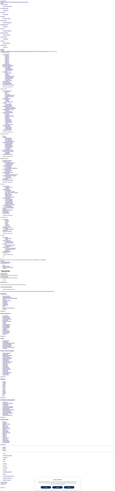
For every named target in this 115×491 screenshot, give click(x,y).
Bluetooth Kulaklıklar (7, 321)
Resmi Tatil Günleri (6, 410)
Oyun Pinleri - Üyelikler (9, 191)
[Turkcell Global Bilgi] (57, 471)
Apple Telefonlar (6, 54)
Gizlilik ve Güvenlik (7, 300)
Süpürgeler (5, 137)
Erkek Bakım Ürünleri (7, 165)
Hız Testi (4, 309)
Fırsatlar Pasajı (5, 404)
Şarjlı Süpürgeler (8, 139)
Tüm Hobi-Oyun (6, 213)
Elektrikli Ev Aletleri (20, 51)
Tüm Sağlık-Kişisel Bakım (8, 180)
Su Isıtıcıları (7, 149)
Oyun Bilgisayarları (9, 101)
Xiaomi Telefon (6, 367)
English (4, 448)
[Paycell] (57, 465)
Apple (4, 381)
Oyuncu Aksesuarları (7, 198)
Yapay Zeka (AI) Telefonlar (8, 65)
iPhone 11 (7, 62)
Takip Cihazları (8, 70)
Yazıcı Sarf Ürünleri (9, 124)
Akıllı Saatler (7, 67)
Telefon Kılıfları (8, 72)
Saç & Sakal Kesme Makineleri (11, 168)
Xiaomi (4, 393)
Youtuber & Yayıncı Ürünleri (8, 207)
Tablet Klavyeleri (8, 127)
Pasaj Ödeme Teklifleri (7, 411)
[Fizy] (57, 453)
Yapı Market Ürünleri (7, 251)
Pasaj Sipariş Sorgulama (7, 345)
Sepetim (2, 50)
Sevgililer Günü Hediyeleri (8, 407)
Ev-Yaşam (46, 51)
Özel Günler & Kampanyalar (7, 399)
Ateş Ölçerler (7, 176)
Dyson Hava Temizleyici (7, 361)
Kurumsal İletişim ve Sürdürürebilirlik (10, 298)
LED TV (7, 221)
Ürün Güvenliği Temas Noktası (9, 342)
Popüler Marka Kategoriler (7, 350)
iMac (6, 93)
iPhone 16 (7, 56)
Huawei (4, 386)
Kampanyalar (3, 2)
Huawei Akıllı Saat (6, 362)
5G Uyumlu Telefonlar (7, 83)
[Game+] (57, 469)
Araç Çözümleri (6, 247)
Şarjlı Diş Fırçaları (8, 170)
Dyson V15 (5, 439)
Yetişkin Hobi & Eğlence (7, 209)
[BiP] (57, 459)
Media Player (5, 230)
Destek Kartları (8, 190)
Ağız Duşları (7, 171)
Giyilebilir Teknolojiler (7, 66)
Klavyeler (7, 114)
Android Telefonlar (6, 64)
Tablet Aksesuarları (6, 125)
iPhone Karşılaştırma (7, 346)
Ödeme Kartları (6, 212)
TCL (4, 394)
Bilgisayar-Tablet (13, 51)
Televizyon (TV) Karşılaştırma (8, 347)
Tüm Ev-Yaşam (6, 252)
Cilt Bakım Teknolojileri (7, 160)
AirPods (6, 73)
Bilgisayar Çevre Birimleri (8, 112)
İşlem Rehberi (5, 341)
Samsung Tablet (6, 356)
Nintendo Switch (6, 442)
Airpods (4, 334)
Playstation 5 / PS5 (8, 187)
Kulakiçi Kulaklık (6, 331)
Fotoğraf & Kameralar (7, 205)
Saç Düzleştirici (6, 333)
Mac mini (7, 92)
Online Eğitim (8, 193)
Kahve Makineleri (8, 146)
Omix (4, 390)
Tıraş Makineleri (8, 167)
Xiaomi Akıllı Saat (6, 368)
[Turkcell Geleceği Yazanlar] (57, 476)
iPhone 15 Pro (5, 427)
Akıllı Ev (4, 305)
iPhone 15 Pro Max (6, 428)
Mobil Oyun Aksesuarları (10, 204)
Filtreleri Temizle (3, 273)
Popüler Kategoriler (5, 313)
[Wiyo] (57, 474)
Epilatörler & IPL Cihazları (8, 172)
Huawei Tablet (5, 371)
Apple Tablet (5, 366)
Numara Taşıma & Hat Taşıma (8, 307)
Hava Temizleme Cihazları (8, 150)
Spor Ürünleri (5, 237)
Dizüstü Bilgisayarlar (7, 98)
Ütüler (4, 136)
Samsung (4, 382)
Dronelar (4, 208)
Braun (4, 384)
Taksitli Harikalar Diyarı (7, 415)
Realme (4, 392)
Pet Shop (4, 243)
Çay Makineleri (8, 147)
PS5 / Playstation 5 (6, 441)
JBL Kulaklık (5, 354)
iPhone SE (7, 63)
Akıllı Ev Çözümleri (7, 240)
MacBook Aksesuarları (7, 106)
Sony (4, 395)
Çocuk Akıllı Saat (6, 330)
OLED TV (7, 224)
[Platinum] (57, 457)
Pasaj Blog (26, 2)
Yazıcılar (7, 123)
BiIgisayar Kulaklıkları (9, 115)
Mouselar (7, 117)
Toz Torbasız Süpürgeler (10, 141)
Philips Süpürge (6, 359)
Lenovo (4, 388)
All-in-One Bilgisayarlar (9, 95)
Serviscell (7, 250)
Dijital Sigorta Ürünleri (9, 196)
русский (4, 450)
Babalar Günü (5, 414)
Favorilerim (11, 2)
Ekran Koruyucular (9, 78)
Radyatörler (7, 153)
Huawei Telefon (6, 373)
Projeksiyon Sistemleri (7, 226)
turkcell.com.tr (3, 1)
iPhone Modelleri (6, 317)
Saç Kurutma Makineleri (10, 162)
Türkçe (4, 447)
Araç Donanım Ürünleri (9, 249)
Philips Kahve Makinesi (7, 355)
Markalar (7, 2)
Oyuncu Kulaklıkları (9, 201)
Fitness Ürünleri (8, 238)
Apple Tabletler (8, 103)
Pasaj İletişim (5, 301)
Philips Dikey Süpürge (7, 358)
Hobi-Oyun (35, 51)
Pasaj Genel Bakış (6, 296)
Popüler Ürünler (4, 419)
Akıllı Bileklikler (8, 68)
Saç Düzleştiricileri (8, 164)
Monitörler (7, 113)
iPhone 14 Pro (5, 431)
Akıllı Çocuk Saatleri (9, 69)
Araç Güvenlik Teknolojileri (10, 248)
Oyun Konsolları (6, 186)
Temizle (1, 276)
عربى (4, 449)
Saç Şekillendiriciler (9, 163)
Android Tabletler (8, 104)
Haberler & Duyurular (7, 297)
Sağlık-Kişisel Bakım (28, 51)
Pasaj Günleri (5, 405)
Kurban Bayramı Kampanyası (8, 409)
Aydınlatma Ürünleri (9, 241)
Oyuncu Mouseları (8, 200)
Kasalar (6, 97)
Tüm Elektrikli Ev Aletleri (8, 154)
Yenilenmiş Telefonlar (7, 82)
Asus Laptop (5, 370)
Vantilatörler (7, 152)
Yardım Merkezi (6, 340)
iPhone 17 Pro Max (6, 424)
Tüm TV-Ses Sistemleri (7, 231)
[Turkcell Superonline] (57, 455)
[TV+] (57, 461)
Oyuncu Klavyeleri (9, 199)
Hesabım (6, 4)
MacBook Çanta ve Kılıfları (10, 108)
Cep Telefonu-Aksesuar (4, 51)
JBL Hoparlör (5, 364)
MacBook (7, 99)
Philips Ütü (5, 363)
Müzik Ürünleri (6, 211)
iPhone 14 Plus (6, 430)
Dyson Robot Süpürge (7, 372)
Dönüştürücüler (8, 120)
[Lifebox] (57, 463)
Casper (4, 385)
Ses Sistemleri (5, 227)
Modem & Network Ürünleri (8, 109)
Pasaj (4, 265)
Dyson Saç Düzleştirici (7, 357)
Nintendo (7, 188)
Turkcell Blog (5, 304)
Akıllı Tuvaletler (8, 246)
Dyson (4, 383)
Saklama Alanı (8, 195)
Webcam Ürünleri (8, 121)
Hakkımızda (3, 293)
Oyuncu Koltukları (8, 202)
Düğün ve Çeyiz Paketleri (8, 403)
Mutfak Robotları (8, 144)
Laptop (4, 323)
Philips (4, 391)
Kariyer (4, 299)
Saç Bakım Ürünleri (6, 161)
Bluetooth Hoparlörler (9, 229)
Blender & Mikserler (9, 145)
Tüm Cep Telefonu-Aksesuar (8, 84)
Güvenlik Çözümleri (9, 242)
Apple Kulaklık (6, 360)
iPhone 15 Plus (6, 426)
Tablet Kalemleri (8, 128)
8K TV (6, 223)
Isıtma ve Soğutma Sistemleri (8, 151)
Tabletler (4, 102)
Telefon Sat (5, 348)
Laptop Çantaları (8, 122)
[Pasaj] (1, 3)
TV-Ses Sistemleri (40, 51)
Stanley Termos (6, 374)
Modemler (7, 110)
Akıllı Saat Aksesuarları (9, 76)
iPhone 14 (7, 58)
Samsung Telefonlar (6, 353)
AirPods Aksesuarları (9, 77)
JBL (3, 387)
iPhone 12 (7, 60)
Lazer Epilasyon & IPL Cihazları (11, 174)
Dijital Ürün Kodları (7, 189)
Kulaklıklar (7, 75)
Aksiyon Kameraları (9, 206)
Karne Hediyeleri (6, 408)
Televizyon (5, 328)
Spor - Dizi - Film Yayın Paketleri (11, 192)
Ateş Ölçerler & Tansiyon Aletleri (9, 175)
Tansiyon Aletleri (8, 177)
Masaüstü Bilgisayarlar (7, 90)
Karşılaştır (6, 276)
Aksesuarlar (5, 71)
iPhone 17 (7, 55)
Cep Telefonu (5, 315)
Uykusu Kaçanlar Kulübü (8, 406)
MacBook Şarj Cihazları (9, 107)
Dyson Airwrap (6, 438)
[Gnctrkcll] (57, 467)
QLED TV (7, 225)
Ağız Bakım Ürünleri (7, 169)
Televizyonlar (5, 219)
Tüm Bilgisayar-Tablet (7, 129)
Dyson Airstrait (6, 440)
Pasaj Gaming (5, 303)
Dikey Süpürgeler (8, 140)
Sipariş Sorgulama (17, 2)
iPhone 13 (7, 59)
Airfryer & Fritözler (9, 143)
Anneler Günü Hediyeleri (8, 413)
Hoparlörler (7, 116)
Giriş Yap (2, 4)
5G (3, 306)
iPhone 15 (7, 57)
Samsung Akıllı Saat (7, 369)
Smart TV (7, 220)
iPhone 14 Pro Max (6, 432)
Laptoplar (7, 100)
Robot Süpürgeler (8, 138)
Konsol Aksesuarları (9, 203)
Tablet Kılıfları (8, 126)
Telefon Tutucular (8, 80)
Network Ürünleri (8, 111)
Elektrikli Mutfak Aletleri (7, 142)
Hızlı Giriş (2, 260)
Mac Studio (7, 94)
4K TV (6, 222)
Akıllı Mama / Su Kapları (10, 244)
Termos (6, 239)
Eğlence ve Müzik (8, 194)
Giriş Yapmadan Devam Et (5, 262)
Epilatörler (7, 173)
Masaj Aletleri (5, 178)
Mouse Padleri (8, 119)
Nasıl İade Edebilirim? (7, 344)
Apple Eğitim (5, 402)
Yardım (22, 2)
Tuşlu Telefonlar (6, 81)
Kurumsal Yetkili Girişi (4, 263)
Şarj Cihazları (7, 79)
